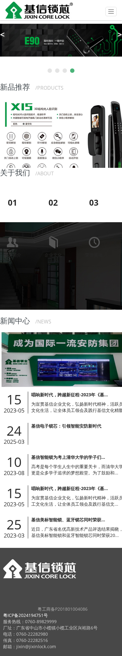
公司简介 (10, 227)
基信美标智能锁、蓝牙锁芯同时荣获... (68, 520)
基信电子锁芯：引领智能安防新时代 (66, 426)
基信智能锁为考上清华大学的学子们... (68, 457)
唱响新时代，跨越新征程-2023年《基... (69, 395)
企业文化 (51, 227)
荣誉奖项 (92, 227)
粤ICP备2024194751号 (25, 615)
